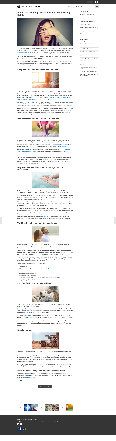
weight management (46, 140)
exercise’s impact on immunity (59, 145)
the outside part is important (41, 269)
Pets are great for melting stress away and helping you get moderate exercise (38, 309)
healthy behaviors (57, 61)
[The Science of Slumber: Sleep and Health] (115, 220)
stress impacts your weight (49, 246)
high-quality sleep (41, 93)
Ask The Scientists (23, 2)
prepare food (45, 216)
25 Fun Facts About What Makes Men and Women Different (89, 52)
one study (22, 322)
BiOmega (82, 55)
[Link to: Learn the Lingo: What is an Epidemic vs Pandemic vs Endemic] (48, 407)
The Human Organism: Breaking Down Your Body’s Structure (89, 75)
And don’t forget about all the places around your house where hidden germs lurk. (45, 213)
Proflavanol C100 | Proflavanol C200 (88, 71)
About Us (61, 2)
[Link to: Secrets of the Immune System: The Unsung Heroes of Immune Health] (27, 407)
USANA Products (84, 48)
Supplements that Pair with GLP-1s (88, 14)
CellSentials (82, 46)
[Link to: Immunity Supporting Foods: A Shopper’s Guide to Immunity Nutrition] (69, 407)
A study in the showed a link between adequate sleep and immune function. (43, 98)
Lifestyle (46, 2)
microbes (28, 315)
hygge (45, 271)
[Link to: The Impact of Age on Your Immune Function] (55, 407)
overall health (28, 377)
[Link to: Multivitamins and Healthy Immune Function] (62, 407)
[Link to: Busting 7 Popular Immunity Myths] (34, 407)
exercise (64, 146)
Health (39, 2)
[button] (90, 2)
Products (54, 2)
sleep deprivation (67, 106)
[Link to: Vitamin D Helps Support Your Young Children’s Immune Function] (20, 407)
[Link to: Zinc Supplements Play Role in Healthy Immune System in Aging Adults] (41, 407)
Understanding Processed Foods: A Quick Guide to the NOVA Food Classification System (88, 23)
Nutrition (32, 2)
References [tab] (23, 381)
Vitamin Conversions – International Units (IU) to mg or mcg (88, 42)
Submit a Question (71, 2)
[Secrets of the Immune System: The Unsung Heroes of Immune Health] (1, 220)
